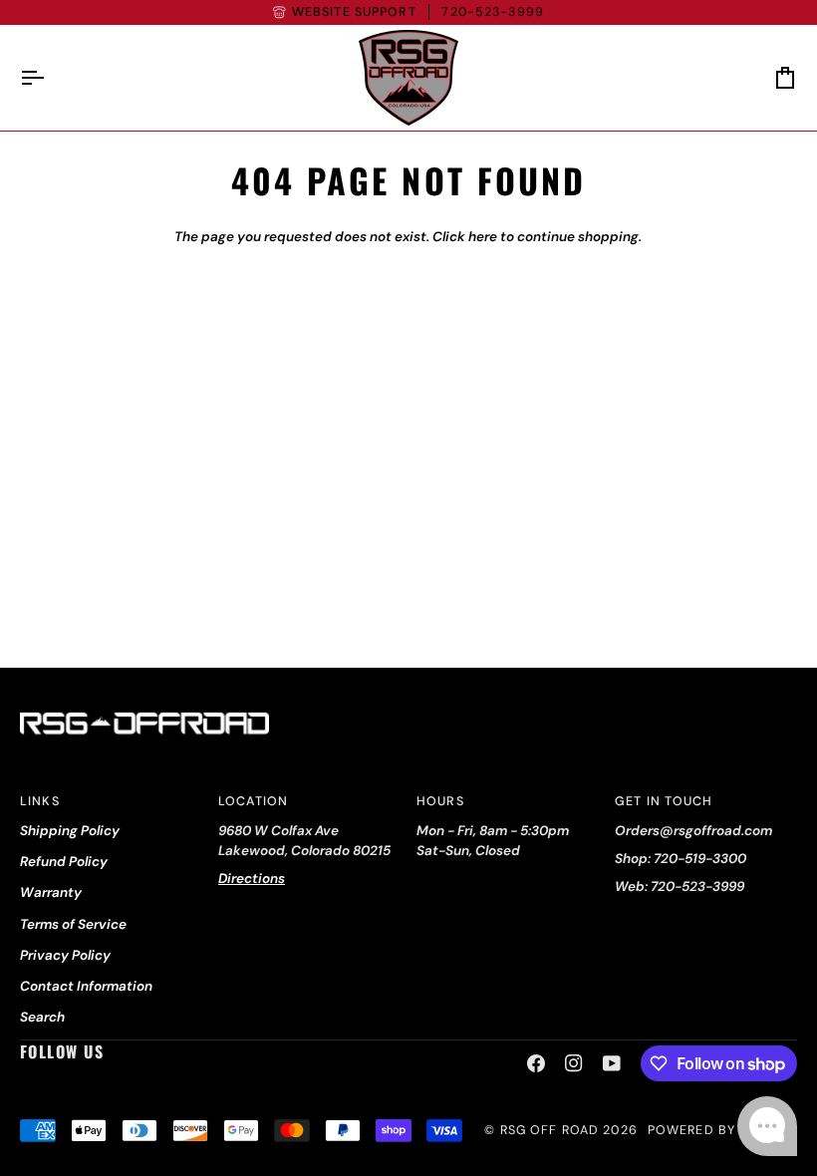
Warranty (51, 892)
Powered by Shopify (722, 1130)
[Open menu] (50, 78)
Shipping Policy (70, 830)
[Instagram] (574, 1063)
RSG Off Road (550, 1130)
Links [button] (40, 801)
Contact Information (86, 986)
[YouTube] (612, 1063)
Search (42, 1017)
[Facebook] (536, 1063)
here (482, 236)
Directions (251, 878)
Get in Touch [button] (664, 801)
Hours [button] (440, 801)
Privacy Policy (65, 955)
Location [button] (253, 801)
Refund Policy (64, 861)
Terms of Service (73, 924)
